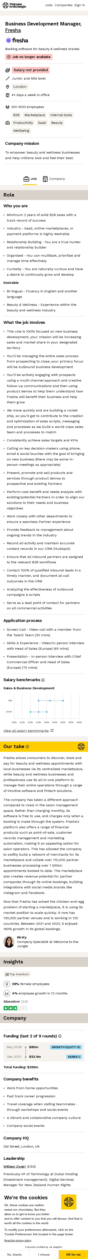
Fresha (13, 30)
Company (57, 179)
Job (34, 179)
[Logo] (14, 5)
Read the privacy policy (17, 1240)
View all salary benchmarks (26, 731)
